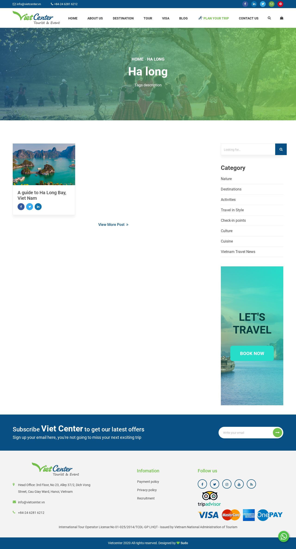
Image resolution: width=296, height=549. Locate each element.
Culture (226, 231)
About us (95, 18)
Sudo (184, 543)
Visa (165, 18)
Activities (228, 199)
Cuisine (227, 241)
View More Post (111, 224)
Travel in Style (232, 210)
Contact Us (249, 18)
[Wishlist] (281, 18)
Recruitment (146, 498)
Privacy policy (147, 490)
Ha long (155, 59)
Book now (252, 353)
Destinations (231, 189)
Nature (226, 179)
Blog (183, 18)
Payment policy (148, 481)
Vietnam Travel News (238, 252)
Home (72, 18)
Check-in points (233, 220)
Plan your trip (216, 18)
